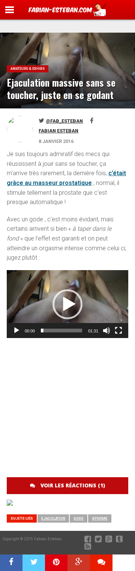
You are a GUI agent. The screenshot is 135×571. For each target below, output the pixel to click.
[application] (67, 304)
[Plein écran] (118, 330)
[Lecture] (16, 330)
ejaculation (53, 518)
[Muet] (106, 330)
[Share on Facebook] (11, 562)
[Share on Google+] (79, 562)
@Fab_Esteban (64, 121)
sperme (100, 518)
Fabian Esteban (58, 131)
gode (79, 518)
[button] (67, 304)
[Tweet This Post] (33, 562)
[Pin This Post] (56, 562)
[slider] (61, 330)
